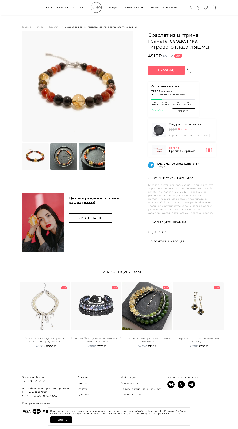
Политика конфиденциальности (141, 388)
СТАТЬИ (78, 7)
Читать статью (90, 218)
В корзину (166, 70)
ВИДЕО (113, 7)
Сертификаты (129, 383)
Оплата (82, 388)
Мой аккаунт (129, 377)
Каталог (83, 383)
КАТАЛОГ (63, 7)
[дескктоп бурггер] (24, 7)
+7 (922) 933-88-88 (33, 381)
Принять (61, 419)
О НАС (49, 7)
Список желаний (132, 394)
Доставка (84, 394)
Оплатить (184, 111)
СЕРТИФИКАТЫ (133, 7)
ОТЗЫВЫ (153, 7)
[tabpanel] (45, 315)
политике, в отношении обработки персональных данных (148, 413)
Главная (83, 377)
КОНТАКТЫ (170, 7)
